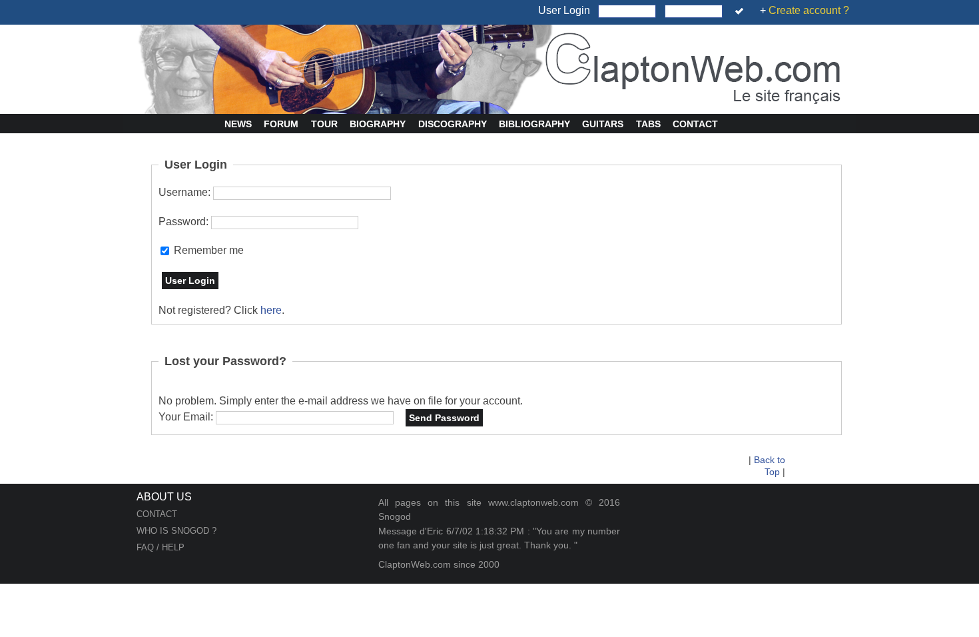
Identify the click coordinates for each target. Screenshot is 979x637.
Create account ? (809, 10)
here (271, 310)
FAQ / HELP (160, 547)
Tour (324, 124)
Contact (695, 124)
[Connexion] (741, 11)
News (238, 124)
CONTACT (157, 514)
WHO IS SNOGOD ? (176, 531)
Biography (378, 124)
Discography (452, 124)
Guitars (602, 124)
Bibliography (534, 124)
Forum (281, 124)
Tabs (648, 124)
